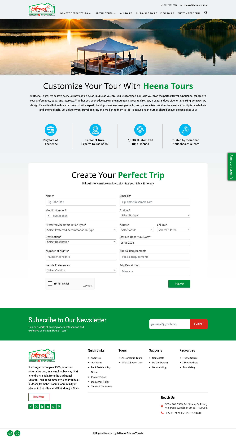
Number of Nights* (57, 251)
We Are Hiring (159, 367)
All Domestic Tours (132, 358)
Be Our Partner (160, 362)
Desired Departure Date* (135, 237)
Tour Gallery (189, 367)
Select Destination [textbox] (58, 242)
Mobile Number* (56, 210)
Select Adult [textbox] (128, 230)
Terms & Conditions (101, 386)
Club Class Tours (146, 13)
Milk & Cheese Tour (132, 362)
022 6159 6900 (170, 5)
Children (162, 225)
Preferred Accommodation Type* (66, 225)
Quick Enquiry (231, 166)
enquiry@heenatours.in (196, 5)
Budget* (125, 210)
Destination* (53, 237)
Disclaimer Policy (100, 381)
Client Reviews (190, 362)
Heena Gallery (190, 358)
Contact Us (158, 358)
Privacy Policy (98, 377)
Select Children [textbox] (167, 230)
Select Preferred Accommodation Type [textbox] (70, 230)
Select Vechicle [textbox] (56, 270)
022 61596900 (174, 413)
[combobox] (155, 215)
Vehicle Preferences (58, 265)
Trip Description (129, 265)
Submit (179, 284)
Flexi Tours (167, 13)
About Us (96, 358)
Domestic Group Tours (76, 13)
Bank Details (97, 367)
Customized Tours (189, 13)
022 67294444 (193, 413)
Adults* (124, 225)
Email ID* (125, 196)
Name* (50, 196)
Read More (38, 397)
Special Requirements (133, 251)
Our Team (96, 362)
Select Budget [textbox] (129, 215)
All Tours (126, 13)
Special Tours (106, 13)
